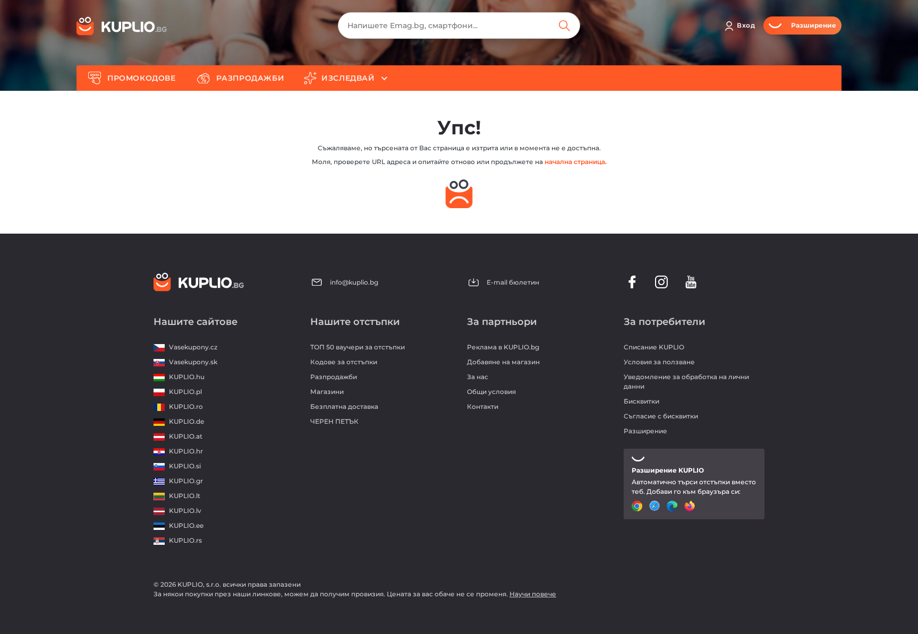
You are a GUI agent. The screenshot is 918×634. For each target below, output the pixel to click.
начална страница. (576, 162)
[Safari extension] (655, 506)
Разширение (645, 431)
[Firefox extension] (691, 506)
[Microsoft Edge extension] (673, 506)
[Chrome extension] (638, 506)
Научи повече (532, 594)
